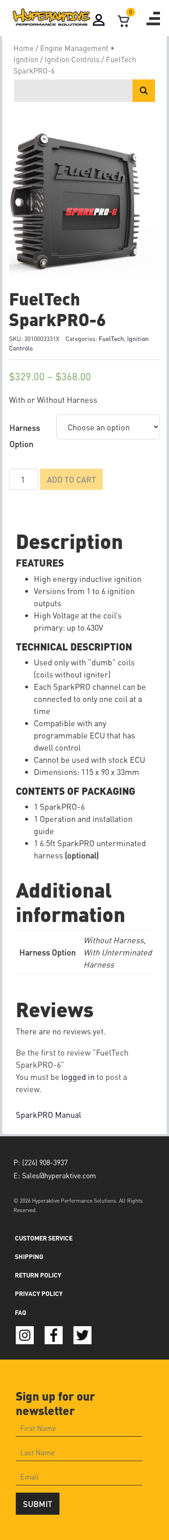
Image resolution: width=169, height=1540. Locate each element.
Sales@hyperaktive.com (59, 1175)
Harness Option (24, 435)
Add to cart (71, 479)
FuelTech (111, 338)
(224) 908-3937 (45, 1162)
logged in (78, 1076)
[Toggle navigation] (153, 18)
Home (24, 48)
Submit (37, 1504)
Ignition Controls (72, 59)
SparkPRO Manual (48, 1114)
